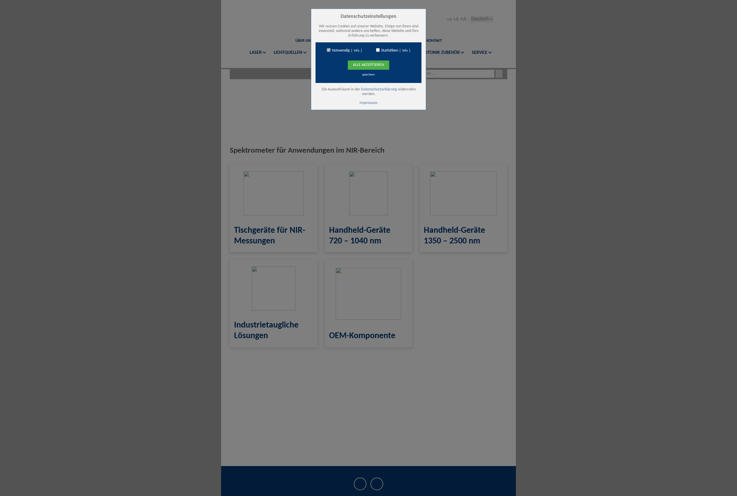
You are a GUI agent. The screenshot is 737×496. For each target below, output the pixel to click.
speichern (368, 74)
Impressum (368, 103)
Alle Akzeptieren (368, 65)
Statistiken (389, 50)
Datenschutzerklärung (379, 89)
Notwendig (341, 50)
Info (356, 50)
